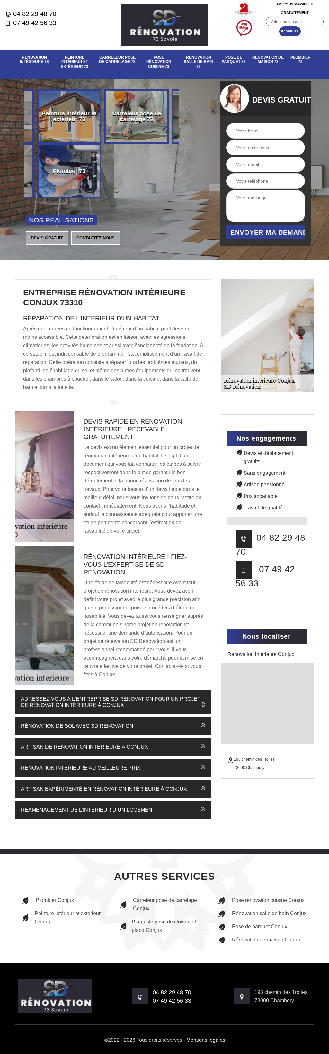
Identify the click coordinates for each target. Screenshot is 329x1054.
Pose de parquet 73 (234, 59)
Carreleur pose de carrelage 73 (117, 59)
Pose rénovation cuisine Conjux (268, 900)
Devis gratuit (47, 238)
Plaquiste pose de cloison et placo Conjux (164, 926)
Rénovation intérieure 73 (34, 59)
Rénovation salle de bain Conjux (269, 913)
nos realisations (61, 220)
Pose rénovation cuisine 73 (158, 62)
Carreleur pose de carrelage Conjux (165, 904)
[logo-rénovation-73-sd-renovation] (164, 25)
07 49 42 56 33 (33, 22)
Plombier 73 (300, 59)
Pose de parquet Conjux (259, 926)
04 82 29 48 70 (33, 13)
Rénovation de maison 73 (268, 59)
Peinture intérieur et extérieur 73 (74, 62)
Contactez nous (95, 238)
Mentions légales (205, 1040)
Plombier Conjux (55, 900)
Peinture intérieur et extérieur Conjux (68, 917)
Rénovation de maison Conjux (266, 939)
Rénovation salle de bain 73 (198, 62)
